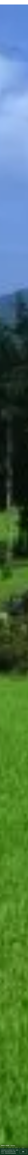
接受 (23, 1151)
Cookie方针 (13, 1153)
